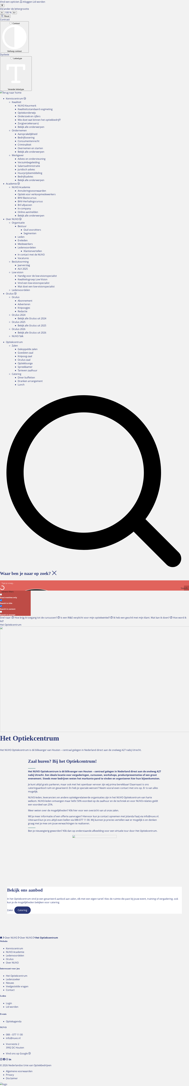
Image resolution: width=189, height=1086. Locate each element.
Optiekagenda (13, 1021)
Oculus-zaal (24, 359)
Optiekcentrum (14, 342)
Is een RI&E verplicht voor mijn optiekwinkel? (85, 617)
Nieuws (10, 982)
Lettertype (17, 58)
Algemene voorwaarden (19, 1071)
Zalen (15, 345)
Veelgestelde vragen (17, 986)
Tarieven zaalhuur (27, 370)
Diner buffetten (26, 377)
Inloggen (27, 1)
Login (9, 1003)
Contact (10, 990)
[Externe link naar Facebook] (4, 1059)
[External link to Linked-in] (10, 1059)
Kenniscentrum (14, 948)
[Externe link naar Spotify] (7, 1059)
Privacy (10, 1074)
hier (75, 810)
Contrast (16, 23)
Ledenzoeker (13, 979)
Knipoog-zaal (25, 356)
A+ (14, 13)
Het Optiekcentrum (16, 975)
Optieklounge (25, 363)
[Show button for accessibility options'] (2, 5)
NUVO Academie (15, 952)
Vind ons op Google (17, 1053)
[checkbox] (15, 596)
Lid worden (39, 1)
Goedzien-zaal (25, 352)
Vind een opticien (10, 1)
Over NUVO (11, 937)
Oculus (10, 959)
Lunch (21, 384)
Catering (16, 374)
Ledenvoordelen (15, 955)
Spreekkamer (25, 367)
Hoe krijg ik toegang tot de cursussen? (36, 617)
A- (2, 13)
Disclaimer (12, 1078)
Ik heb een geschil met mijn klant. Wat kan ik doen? (141, 617)
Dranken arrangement (30, 381)
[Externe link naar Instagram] (1, 1059)
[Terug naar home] (10, 92)
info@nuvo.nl (151, 816)
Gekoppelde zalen (28, 349)
